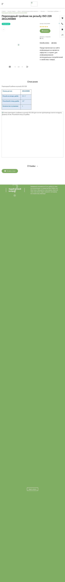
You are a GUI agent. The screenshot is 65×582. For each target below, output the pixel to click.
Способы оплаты (44, 42)
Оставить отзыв (11, 171)
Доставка (54, 42)
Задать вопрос (33, 489)
